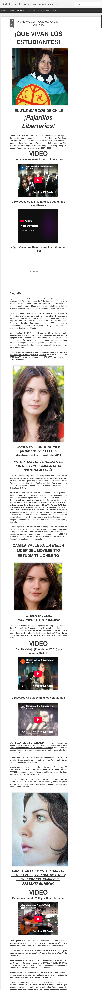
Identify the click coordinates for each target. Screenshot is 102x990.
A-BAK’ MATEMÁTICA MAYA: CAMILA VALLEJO (38, 23)
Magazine (20, 10)
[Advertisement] (80, 58)
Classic (4, 10)
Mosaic (29, 10)
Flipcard (12, 10)
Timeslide (54, 10)
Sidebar (36, 10)
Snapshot (45, 10)
